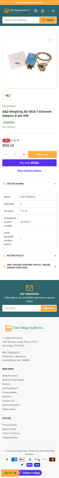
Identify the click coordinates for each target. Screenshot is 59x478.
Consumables (9, 392)
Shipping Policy (10, 437)
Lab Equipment (10, 388)
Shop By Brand (9, 375)
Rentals (6, 384)
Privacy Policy (9, 424)
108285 (25, 360)
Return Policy (9, 429)
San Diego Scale (19, 451)
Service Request (10, 405)
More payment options (29, 170)
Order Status (8, 409)
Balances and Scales (13, 379)
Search (50, 20)
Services (6, 396)
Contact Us (8, 400)
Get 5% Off (10, 473)
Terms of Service (11, 433)
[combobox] (29, 20)
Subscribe (48, 308)
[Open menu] (53, 10)
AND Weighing (9, 106)
